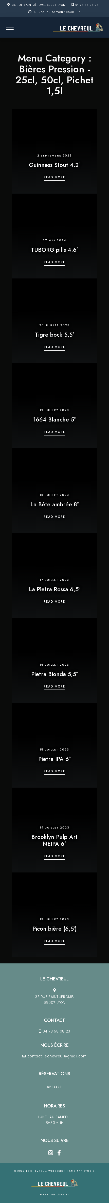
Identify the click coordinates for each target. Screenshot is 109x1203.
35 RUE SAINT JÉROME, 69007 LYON (38, 5)
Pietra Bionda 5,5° (54, 674)
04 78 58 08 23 (87, 5)
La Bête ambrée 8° (54, 504)
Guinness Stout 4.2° (54, 165)
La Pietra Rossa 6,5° (54, 589)
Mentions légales (54, 1194)
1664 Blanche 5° (54, 419)
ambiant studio (82, 1171)
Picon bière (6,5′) (54, 929)
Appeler (54, 1087)
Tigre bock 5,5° (54, 335)
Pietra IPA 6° (54, 759)
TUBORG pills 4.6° (54, 250)
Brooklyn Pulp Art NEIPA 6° (54, 840)
